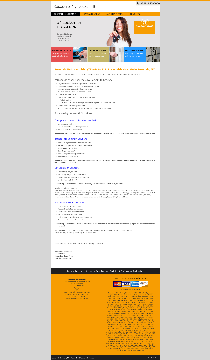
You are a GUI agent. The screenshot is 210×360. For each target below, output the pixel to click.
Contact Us (136, 14)
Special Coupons (92, 14)
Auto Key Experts (115, 14)
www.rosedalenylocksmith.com (77, 298)
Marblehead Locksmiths (62, 258)
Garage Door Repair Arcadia (64, 256)
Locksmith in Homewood (63, 252)
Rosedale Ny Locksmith (74, 6)
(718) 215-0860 (150, 3)
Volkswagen (79, 197)
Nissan (80, 195)
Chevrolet (63, 195)
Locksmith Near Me (76, 230)
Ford (81, 190)
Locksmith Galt (59, 254)
